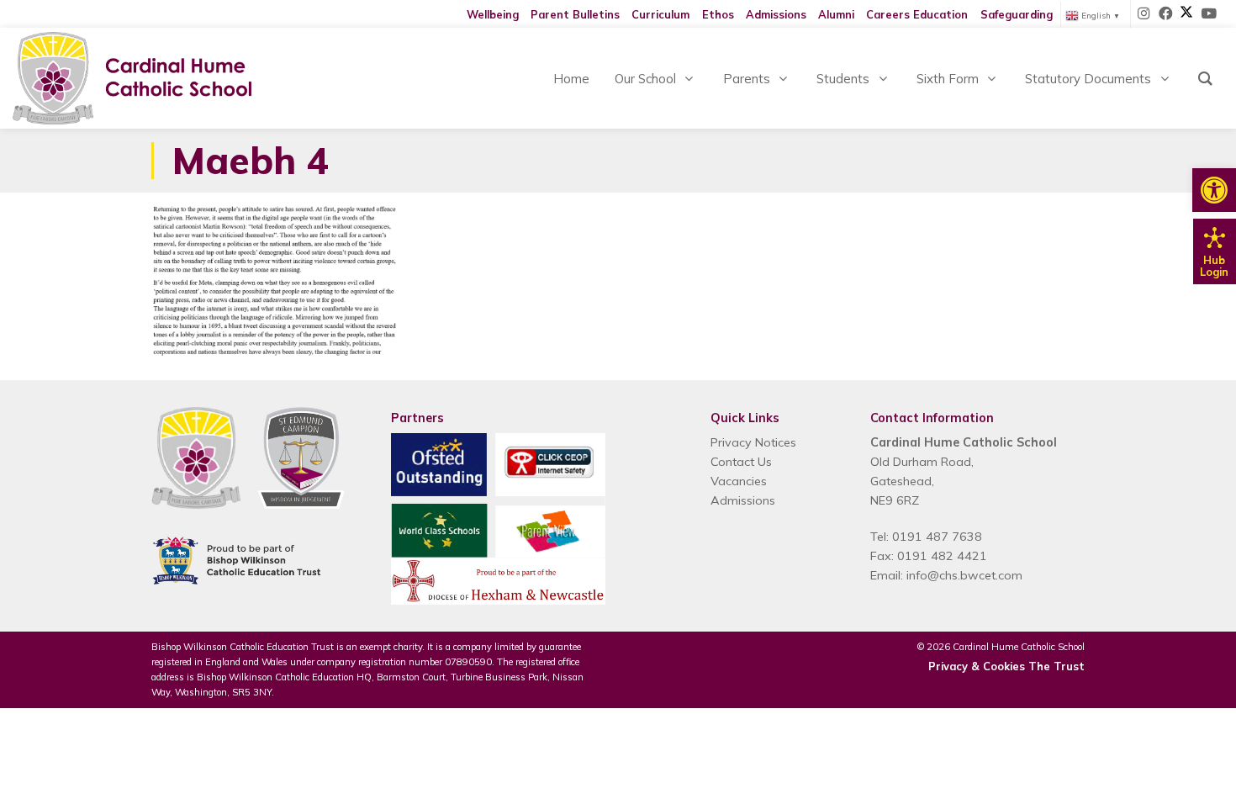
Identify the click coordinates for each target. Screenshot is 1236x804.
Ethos (718, 14)
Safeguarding (1016, 14)
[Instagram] (1144, 14)
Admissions (776, 14)
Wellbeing (493, 14)
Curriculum (660, 14)
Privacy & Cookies (976, 666)
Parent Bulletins (575, 14)
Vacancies (738, 481)
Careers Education (917, 14)
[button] (1214, 190)
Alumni (836, 14)
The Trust (1056, 666)
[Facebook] (1166, 14)
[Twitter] (1186, 14)
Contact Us (741, 461)
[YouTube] (1208, 14)
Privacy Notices (753, 442)
